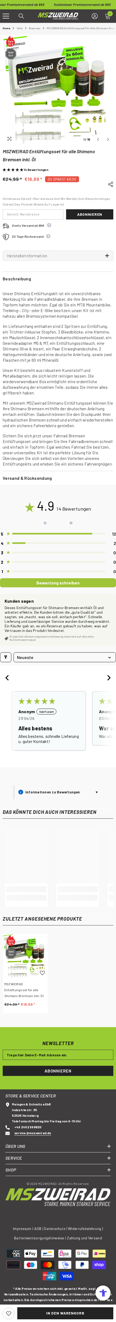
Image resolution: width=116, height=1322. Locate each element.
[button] (98, 139)
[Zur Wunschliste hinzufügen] (9, 1313)
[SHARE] (108, 183)
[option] (58, 90)
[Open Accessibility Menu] (103, 1293)
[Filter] (5, 657)
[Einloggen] (95, 16)
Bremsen (34, 28)
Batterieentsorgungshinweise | (40, 1238)
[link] (26, 889)
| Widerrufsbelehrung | (84, 1228)
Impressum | (23, 1228)
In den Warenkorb (65, 1313)
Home (6, 28)
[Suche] (21, 16)
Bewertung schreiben (58, 582)
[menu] (6, 16)
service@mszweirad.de (32, 1133)
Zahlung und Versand (84, 1238)
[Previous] (8, 678)
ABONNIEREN (58, 1070)
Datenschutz (54, 1228)
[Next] (107, 678)
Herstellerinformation (27, 256)
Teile (19, 28)
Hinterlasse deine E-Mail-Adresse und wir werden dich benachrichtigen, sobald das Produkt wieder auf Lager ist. (57, 201)
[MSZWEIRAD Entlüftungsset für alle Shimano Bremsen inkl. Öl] (25, 956)
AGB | (39, 1228)
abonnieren (89, 214)
